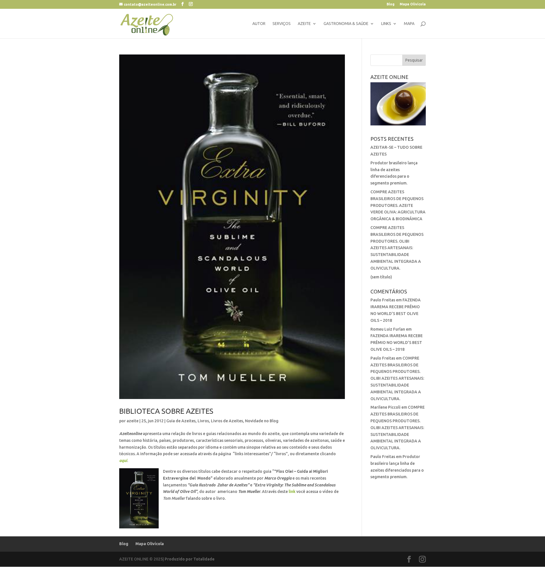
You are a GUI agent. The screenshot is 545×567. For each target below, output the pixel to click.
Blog (391, 4)
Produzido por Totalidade (190, 559)
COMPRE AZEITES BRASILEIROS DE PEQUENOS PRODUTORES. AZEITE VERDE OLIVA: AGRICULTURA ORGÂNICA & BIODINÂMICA (397, 205)
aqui (123, 460)
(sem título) (381, 277)
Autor (258, 24)
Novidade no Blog (261, 421)
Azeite (304, 24)
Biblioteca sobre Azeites (166, 411)
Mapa (409, 24)
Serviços (281, 24)
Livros (203, 421)
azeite (133, 421)
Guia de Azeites (181, 421)
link (292, 491)
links (386, 24)
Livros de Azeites (227, 421)
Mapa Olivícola (413, 4)
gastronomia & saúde (346, 24)
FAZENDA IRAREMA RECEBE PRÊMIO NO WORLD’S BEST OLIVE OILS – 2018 (396, 342)
